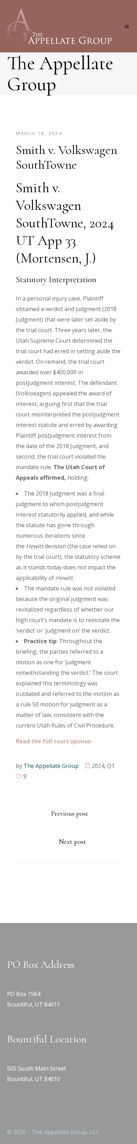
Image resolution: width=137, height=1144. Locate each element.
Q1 (111, 766)
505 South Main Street (36, 1068)
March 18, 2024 (39, 133)
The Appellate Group (51, 766)
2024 (98, 766)
